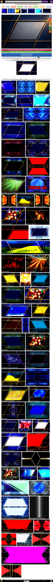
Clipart (26, 6)
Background (20, 6)
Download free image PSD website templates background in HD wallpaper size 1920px (26, 50)
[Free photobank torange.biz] (1, 1)
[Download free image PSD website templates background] (50, 25)
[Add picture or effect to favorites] (3, 16)
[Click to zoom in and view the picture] (50, 16)
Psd (3, 6)
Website (7, 6)
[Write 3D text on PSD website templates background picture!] (50, 19)
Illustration (42, 6)
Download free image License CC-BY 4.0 (26, 54)
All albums (45, 580)
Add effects (39, 80)
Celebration (35, 6)
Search (46, 1)
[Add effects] (50, 28)
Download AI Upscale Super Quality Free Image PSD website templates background (26, 51)
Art (30, 6)
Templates (14, 6)
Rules (42, 580)
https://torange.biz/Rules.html (34, 59)
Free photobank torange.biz (26, 57)
